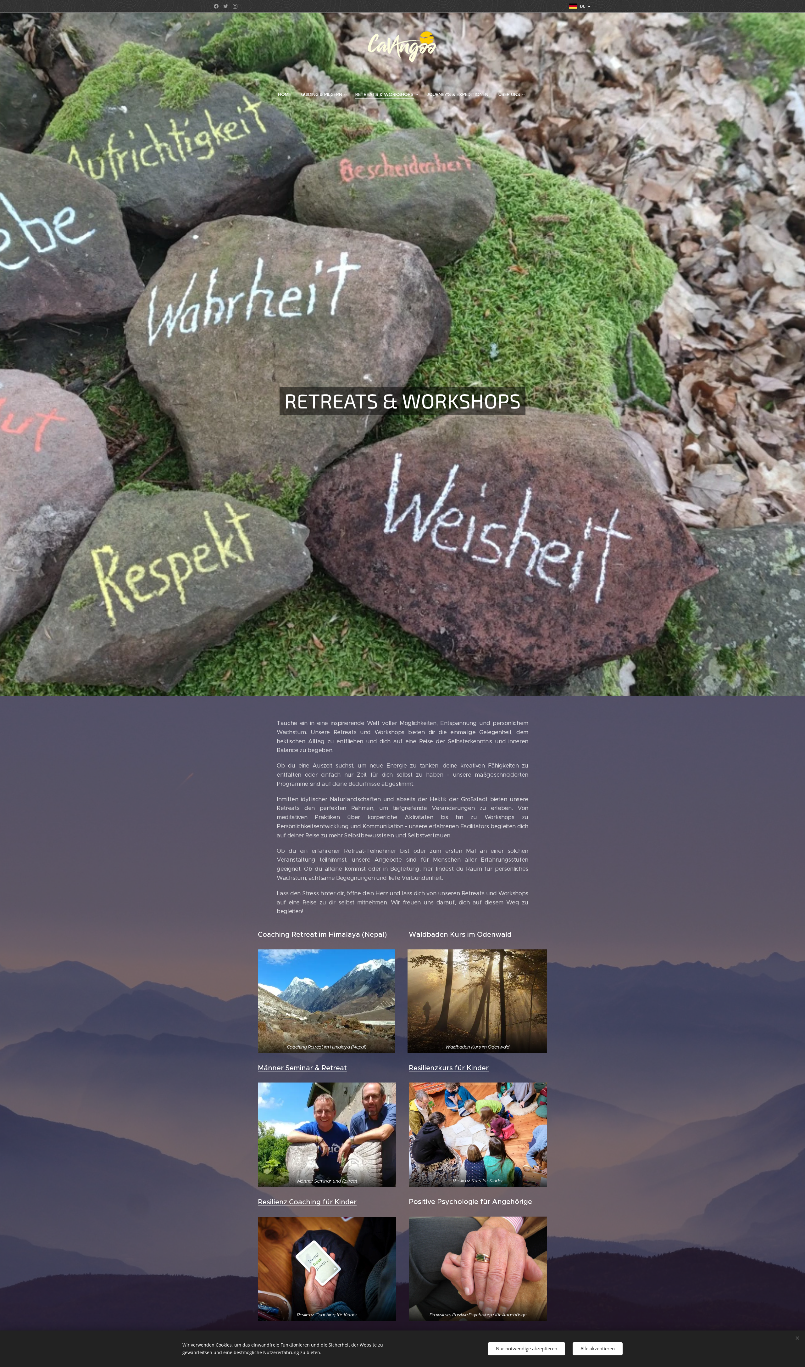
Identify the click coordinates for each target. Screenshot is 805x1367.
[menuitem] (287, 94)
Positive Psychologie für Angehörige (470, 1201)
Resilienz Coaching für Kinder (307, 1202)
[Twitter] (226, 6)
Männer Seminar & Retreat (302, 1068)
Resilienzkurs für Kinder (449, 1068)
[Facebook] (216, 6)
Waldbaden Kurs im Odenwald (460, 934)
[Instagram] (235, 6)
